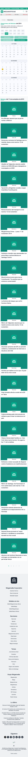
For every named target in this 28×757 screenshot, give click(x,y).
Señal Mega (14, 606)
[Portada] (1, 14)
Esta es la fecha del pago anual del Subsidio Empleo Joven (14, 706)
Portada (3, 19)
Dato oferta (14, 641)
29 (6, 56)
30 (10, 56)
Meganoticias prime (14, 633)
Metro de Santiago (13, 669)
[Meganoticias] (14, 580)
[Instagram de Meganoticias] (11, 738)
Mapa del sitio (18, 750)
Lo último (9, 14)
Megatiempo (13, 684)
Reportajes (14, 368)
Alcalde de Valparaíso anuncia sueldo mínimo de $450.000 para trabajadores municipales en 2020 (13, 166)
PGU (14, 664)
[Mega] (14, 745)
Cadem (2, 8)
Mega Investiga (14, 643)
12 (21, 50)
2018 (11, 33)
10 (14, 50)
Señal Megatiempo (14, 609)
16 (10, 52)
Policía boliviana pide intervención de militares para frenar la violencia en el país (13, 416)
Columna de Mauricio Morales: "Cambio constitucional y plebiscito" (14, 718)
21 (2, 54)
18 (17, 52)
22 (6, 54)
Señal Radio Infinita (14, 611)
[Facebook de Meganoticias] (5, 738)
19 (21, 52)
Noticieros (14, 229)
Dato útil (14, 137)
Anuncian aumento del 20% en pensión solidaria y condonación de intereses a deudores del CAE (13, 349)
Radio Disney (13, 697)
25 (17, 54)
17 (14, 52)
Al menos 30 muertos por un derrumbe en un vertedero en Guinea (13, 709)
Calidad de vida (14, 626)
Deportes (14, 435)
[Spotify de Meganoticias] (19, 738)
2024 (11, 30)
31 (14, 56)
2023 (15, 30)
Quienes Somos (14, 590)
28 (2, 56)
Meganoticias (13, 682)
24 (14, 54)
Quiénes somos (10, 750)
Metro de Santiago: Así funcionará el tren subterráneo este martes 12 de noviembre (13, 486)
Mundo (14, 115)
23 (10, 54)
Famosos (13, 661)
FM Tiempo (14, 692)
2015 (23, 33)
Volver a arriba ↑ (14, 753)
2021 (23, 30)
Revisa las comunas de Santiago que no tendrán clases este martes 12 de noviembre (14, 142)
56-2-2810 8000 (22, 749)
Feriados (13, 654)
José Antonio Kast (13, 651)
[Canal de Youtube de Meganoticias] (14, 738)
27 (25, 54)
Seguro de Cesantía (14, 666)
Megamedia (14, 677)
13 (25, 50)
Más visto (25, 14)
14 (2, 52)
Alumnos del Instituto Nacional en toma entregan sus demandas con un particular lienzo (14, 557)
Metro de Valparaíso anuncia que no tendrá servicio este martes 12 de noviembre (12, 325)
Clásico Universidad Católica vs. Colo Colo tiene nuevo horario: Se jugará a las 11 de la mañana (13, 440)
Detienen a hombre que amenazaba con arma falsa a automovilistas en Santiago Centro (14, 255)
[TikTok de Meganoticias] (16, 738)
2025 (6, 30)
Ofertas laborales (13, 656)
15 (6, 52)
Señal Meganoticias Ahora (14, 604)
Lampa (21, 8)
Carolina (14, 694)
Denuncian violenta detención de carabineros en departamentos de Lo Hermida (13, 509)
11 (17, 50)
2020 (2, 33)
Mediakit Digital (14, 595)
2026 (2, 30)
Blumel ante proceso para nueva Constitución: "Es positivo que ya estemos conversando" (11, 279)
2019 (6, 33)
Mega (13, 679)
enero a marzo (7, 37)
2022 (19, 30)
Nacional (14, 161)
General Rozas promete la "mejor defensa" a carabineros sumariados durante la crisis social (12, 533)
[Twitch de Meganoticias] (22, 738)
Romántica (13, 689)
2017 (15, 33)
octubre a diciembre (21, 40)
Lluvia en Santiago (15, 8)
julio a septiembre (7, 40)
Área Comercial (14, 593)
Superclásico (7, 8)
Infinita (13, 687)
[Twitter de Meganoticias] (8, 738)
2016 (19, 33)
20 (25, 52)
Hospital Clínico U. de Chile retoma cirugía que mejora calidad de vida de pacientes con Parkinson (13, 714)
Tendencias (14, 624)
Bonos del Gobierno (14, 659)
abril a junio (20, 37)
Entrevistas (14, 638)
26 (21, 54)
